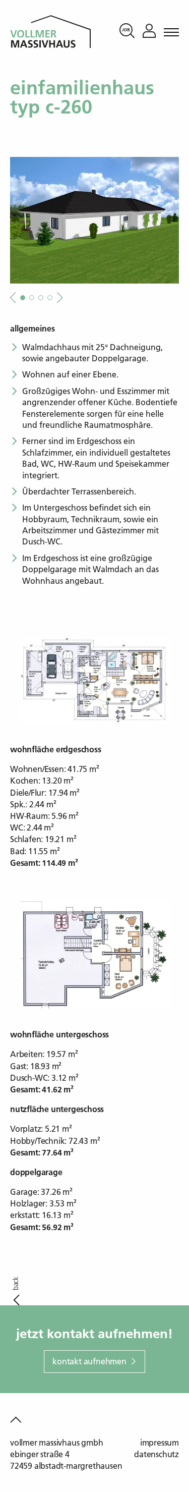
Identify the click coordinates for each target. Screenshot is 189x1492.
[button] (58, 297)
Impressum (159, 1443)
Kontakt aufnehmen (89, 1361)
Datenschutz (156, 1454)
